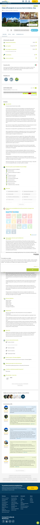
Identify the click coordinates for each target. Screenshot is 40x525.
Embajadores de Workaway (14, 507)
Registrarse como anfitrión (5, 508)
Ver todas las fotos (32, 24)
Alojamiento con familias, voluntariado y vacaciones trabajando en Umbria (14, 478)
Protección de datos (24, 507)
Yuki (25, 407)
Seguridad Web (20, 385)
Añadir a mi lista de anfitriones (22, 30)
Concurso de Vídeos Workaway (14, 504)
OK (32, 269)
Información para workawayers (5, 503)
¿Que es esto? (34, 234)
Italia (4, 10)
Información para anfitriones (5, 500)
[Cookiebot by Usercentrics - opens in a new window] (34, 254)
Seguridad (9, 3)
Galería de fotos (14, 499)
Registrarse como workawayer (5, 505)
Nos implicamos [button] (4, 3)
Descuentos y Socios (5, 512)
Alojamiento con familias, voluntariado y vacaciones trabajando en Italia (20, 475)
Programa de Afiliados (15, 508)
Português (32, 502)
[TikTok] (13, 521)
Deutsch (31, 499)
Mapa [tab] (13, 34)
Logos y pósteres (14, 502)
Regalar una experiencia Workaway (6, 510)
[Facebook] (3, 521)
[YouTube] (6, 521)
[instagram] (10, 521)
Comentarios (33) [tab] (19, 34)
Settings (35, 266)
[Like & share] (11, 30)
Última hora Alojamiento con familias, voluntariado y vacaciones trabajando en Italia (24, 480)
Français (31, 500)
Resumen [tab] (4, 34)
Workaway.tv (13, 500)
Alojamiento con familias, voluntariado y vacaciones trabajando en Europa (20, 477)
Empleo (22, 508)
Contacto (34, 30)
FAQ (21, 500)
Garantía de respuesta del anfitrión (24, 504)
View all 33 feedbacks (20, 470)
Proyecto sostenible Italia (7, 480)
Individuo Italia (29, 478)
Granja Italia (35, 478)
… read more (32, 423)
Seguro (22, 502)
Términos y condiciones (25, 506)
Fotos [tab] (9, 34)
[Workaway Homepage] (5, 1)
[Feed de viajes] (26, 1)
